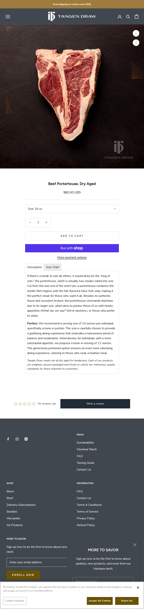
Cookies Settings (14, 600)
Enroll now (23, 575)
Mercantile (13, 518)
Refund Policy (86, 525)
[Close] (134, 545)
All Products (15, 525)
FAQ (80, 456)
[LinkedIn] (26, 438)
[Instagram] (17, 438)
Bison (10, 491)
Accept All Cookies (100, 600)
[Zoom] (136, 33)
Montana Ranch (87, 449)
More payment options (72, 257)
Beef (10, 498)
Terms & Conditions (89, 505)
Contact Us (84, 470)
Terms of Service (87, 512)
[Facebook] (8, 438)
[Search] (128, 16)
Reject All (126, 600)
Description (34, 267)
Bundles (12, 512)
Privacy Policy (86, 518)
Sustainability (86, 443)
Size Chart (52, 267)
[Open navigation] (8, 16)
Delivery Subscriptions (21, 505)
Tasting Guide (85, 463)
